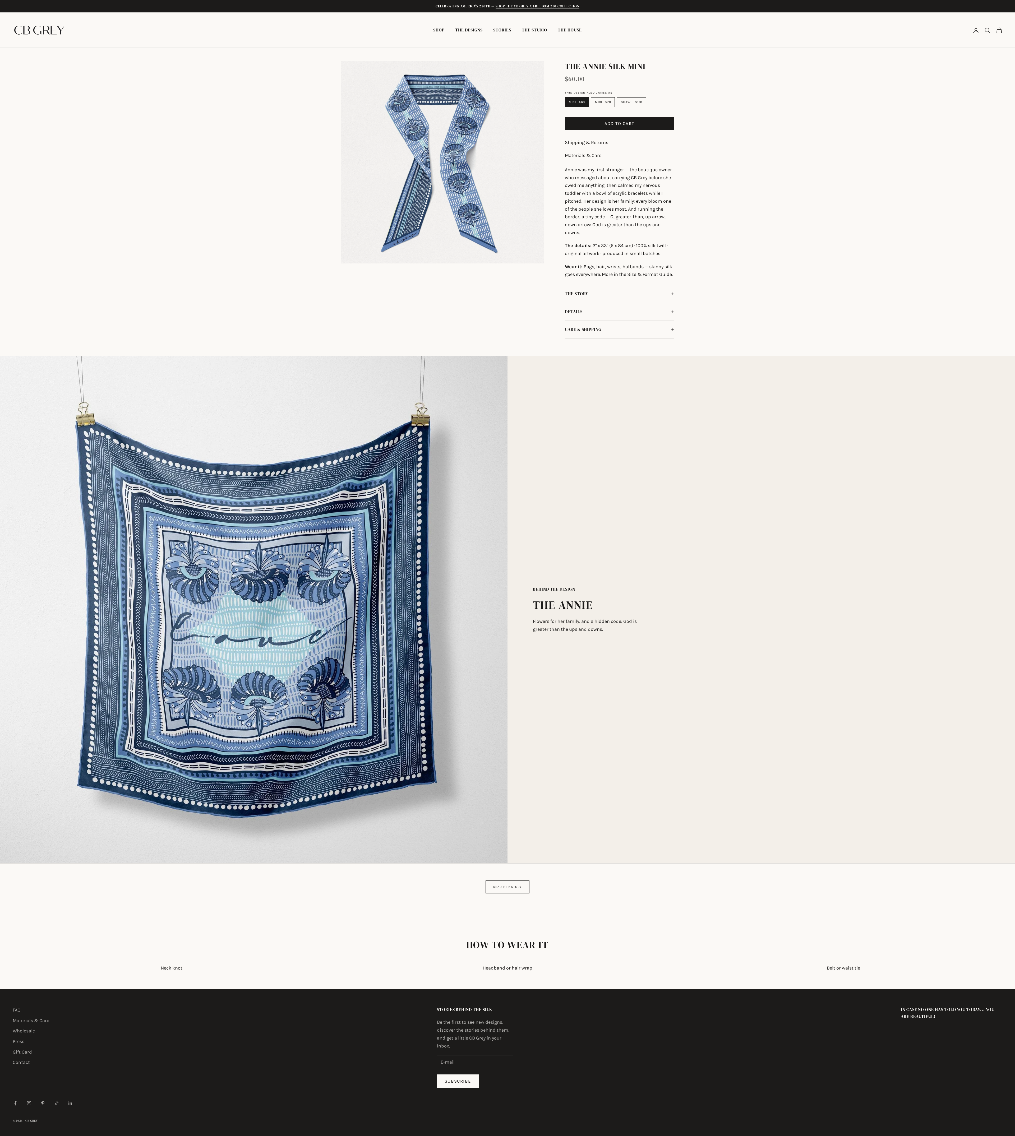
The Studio (534, 30)
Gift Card (22, 1052)
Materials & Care (583, 155)
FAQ (17, 1010)
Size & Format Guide (649, 274)
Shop (439, 30)
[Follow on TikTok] (56, 1103)
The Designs (469, 30)
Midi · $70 (603, 102)
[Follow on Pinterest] (42, 1103)
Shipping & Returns (586, 142)
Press (18, 1041)
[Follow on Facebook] (15, 1103)
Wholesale (24, 1031)
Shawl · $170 (631, 102)
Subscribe (458, 1081)
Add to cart (620, 123)
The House (570, 30)
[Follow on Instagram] (29, 1103)
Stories (502, 30)
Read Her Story (507, 887)
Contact (21, 1062)
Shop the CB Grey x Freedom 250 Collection (537, 6)
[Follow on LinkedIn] (70, 1103)
